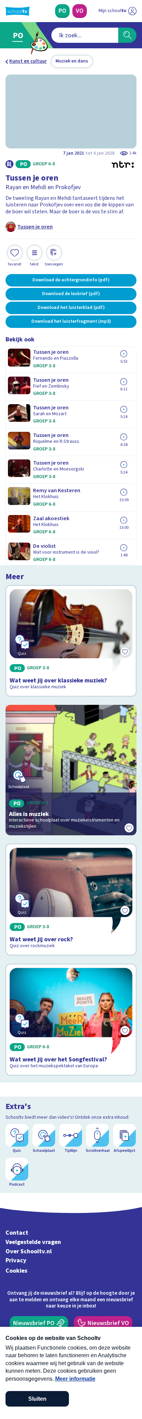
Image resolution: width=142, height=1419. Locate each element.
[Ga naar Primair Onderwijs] (19, 35)
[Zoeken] (127, 35)
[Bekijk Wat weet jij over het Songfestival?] (71, 1020)
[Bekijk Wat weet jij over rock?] (71, 899)
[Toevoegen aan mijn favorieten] (128, 827)
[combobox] (84, 35)
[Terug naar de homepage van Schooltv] (18, 11)
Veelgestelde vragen (33, 1242)
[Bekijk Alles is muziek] (71, 770)
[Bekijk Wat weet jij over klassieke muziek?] (71, 641)
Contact (17, 1232)
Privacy (16, 1260)
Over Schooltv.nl (29, 1251)
